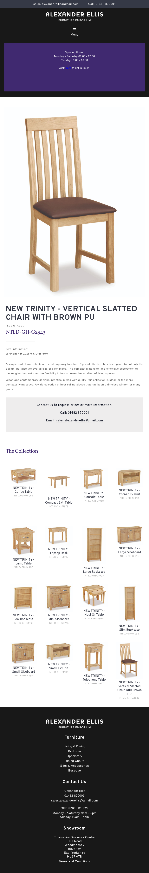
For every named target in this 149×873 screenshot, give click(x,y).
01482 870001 (78, 413)
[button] (74, 32)
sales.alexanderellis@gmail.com (79, 421)
